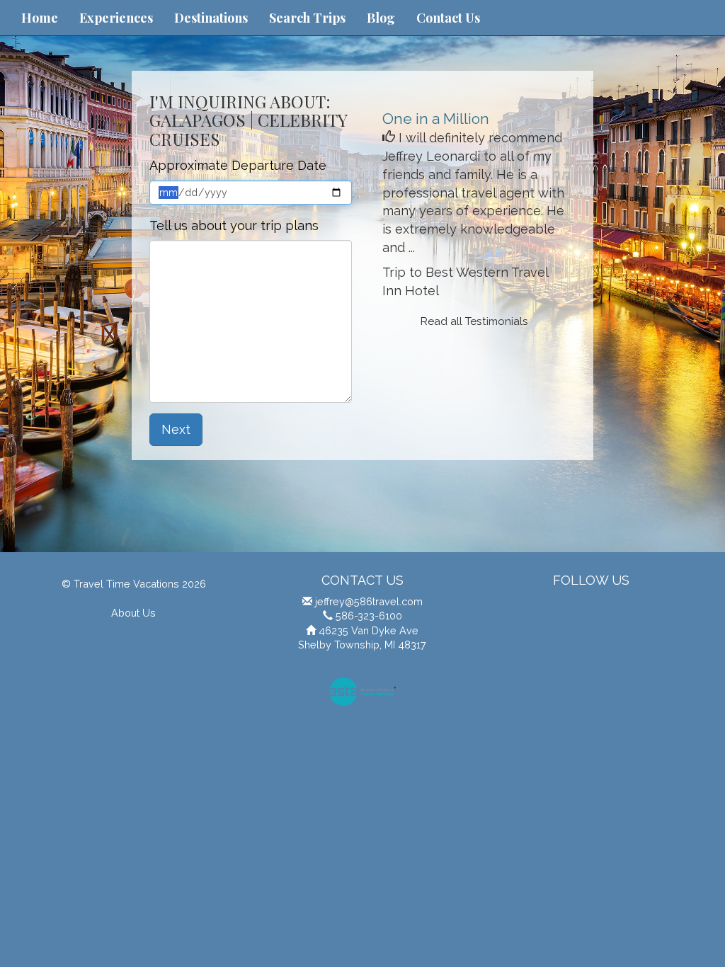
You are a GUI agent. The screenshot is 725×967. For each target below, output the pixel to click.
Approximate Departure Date (237, 165)
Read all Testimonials (474, 321)
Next (175, 429)
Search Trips (307, 17)
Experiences (116, 17)
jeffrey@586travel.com (369, 601)
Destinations (211, 17)
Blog (381, 17)
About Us (133, 613)
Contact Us (448, 17)
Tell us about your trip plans (234, 225)
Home (39, 17)
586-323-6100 (369, 616)
